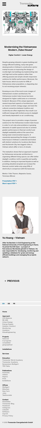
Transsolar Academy (10, 362)
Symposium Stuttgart (10, 364)
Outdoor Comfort (9, 326)
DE (9, 304)
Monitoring (6, 328)
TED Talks (6, 366)
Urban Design (7, 322)
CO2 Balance (7, 318)
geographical (7, 345)
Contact (5, 400)
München (5, 389)
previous (13, 281)
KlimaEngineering (9, 332)
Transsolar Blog (8, 404)
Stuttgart (5, 387)
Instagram (6, 408)
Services (5, 354)
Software (5, 412)
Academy (5, 330)
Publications (7, 370)
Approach (6, 316)
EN (3, 304)
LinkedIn (5, 410)
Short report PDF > (9, 183)
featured (5, 339)
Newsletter (6, 402)
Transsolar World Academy (12, 360)
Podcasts (6, 373)
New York (6, 391)
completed (6, 343)
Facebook (6, 406)
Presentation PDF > (9, 181)
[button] (5, 23)
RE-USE (5, 320)
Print (4, 379)
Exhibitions (6, 381)
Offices (5, 385)
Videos (5, 375)
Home (4, 312)
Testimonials (7, 395)
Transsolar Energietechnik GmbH (20, 422)
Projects (5, 337)
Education (6, 358)
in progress (6, 341)
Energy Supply (7, 324)
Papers (5, 377)
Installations (7, 349)
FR (14, 304)
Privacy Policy (7, 416)
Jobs (4, 393)
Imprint (5, 414)
